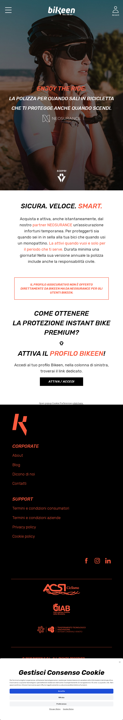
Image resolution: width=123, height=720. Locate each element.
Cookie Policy (68, 709)
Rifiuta (62, 698)
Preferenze (61, 704)
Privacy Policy (55, 709)
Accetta (61, 691)
